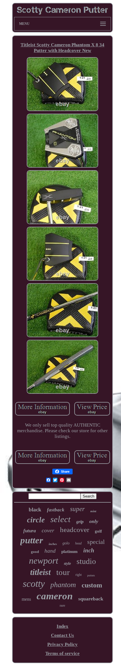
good (35, 552)
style (67, 563)
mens (26, 599)
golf (98, 531)
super (77, 509)
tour (63, 572)
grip (80, 521)
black (35, 510)
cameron (55, 596)
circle (36, 520)
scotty (34, 583)
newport (43, 560)
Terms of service (62, 653)
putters (91, 575)
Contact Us (62, 635)
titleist (40, 572)
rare (62, 605)
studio (86, 561)
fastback (55, 510)
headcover (74, 529)
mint (93, 511)
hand (50, 551)
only (93, 521)
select (60, 519)
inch (88, 550)
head (78, 543)
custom (92, 585)
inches (53, 544)
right (78, 575)
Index (62, 626)
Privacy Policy (62, 644)
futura (29, 530)
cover (48, 530)
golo (66, 543)
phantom (63, 585)
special (96, 541)
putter (31, 540)
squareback (90, 599)
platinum (69, 551)
